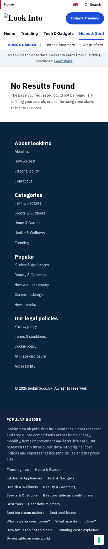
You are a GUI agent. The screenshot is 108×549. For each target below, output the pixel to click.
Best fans (15, 503)
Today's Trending (85, 18)
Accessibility (25, 366)
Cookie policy (25, 346)
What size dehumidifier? (75, 521)
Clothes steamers (60, 45)
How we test (25, 161)
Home (9, 4)
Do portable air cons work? (29, 538)
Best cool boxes (63, 512)
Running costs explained (79, 529)
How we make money (32, 284)
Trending (29, 33)
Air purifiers (93, 45)
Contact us (24, 181)
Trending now (18, 469)
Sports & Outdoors (30, 213)
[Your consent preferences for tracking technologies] (99, 540)
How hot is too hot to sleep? (30, 529)
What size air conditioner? (28, 521)
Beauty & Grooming (31, 275)
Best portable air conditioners (68, 495)
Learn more (63, 61)
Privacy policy (26, 326)
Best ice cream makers (25, 512)
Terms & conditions (30, 336)
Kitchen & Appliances (32, 265)
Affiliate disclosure (30, 356)
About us (22, 151)
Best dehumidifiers (44, 503)
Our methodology (29, 294)
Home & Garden (27, 223)
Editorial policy (27, 171)
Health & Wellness (30, 233)
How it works (25, 304)
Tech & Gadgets (59, 33)
